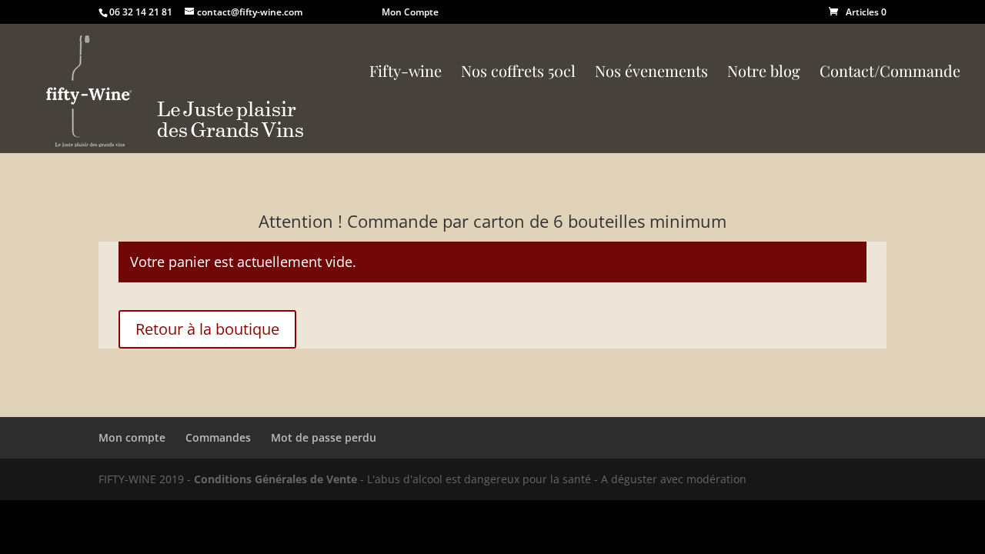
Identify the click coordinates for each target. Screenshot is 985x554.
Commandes (218, 437)
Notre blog (763, 73)
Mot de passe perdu (323, 437)
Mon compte (131, 437)
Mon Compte (410, 11)
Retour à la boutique (207, 329)
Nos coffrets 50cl (518, 73)
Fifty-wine (405, 73)
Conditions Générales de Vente (275, 479)
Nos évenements (651, 73)
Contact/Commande (890, 73)
